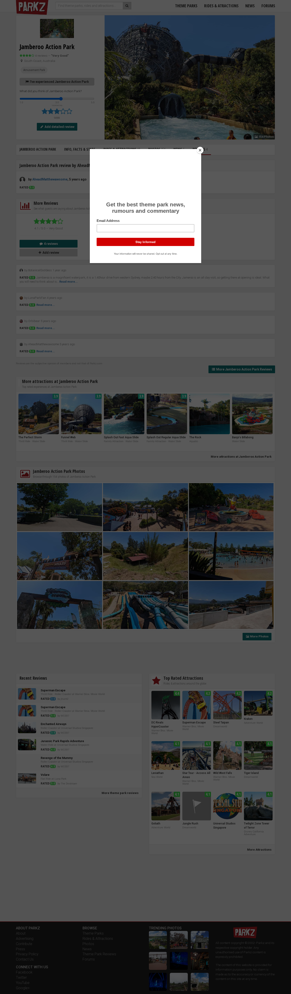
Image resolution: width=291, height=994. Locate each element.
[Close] (200, 150)
